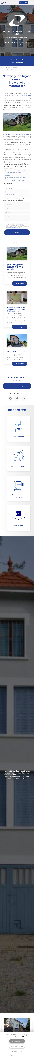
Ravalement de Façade (16, 351)
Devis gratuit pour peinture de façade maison (15, 170)
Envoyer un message (17, 386)
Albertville (7, 191)
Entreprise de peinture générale (12, 178)
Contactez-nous (17, 63)
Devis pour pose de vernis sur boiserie (13, 172)
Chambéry (7, 193)
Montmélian (15, 67)
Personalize (18, 1051)
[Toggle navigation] (31, 3)
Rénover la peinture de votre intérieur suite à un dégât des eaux (17, 309)
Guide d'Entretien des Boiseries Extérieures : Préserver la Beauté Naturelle (15, 266)
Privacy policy (18, 1055)
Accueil (3, 67)
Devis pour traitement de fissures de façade (15, 177)
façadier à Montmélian (19, 146)
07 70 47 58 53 (17, 59)
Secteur (8, 67)
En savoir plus (20, 283)
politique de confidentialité (14, 227)
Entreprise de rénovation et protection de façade (16, 180)
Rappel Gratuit (23, 2)
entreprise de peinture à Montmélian (19, 95)
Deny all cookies (17, 1046)
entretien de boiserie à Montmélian (19, 156)
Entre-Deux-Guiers (9, 194)
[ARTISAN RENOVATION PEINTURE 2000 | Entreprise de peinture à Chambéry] (5, 3)
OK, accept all (17, 1041)
